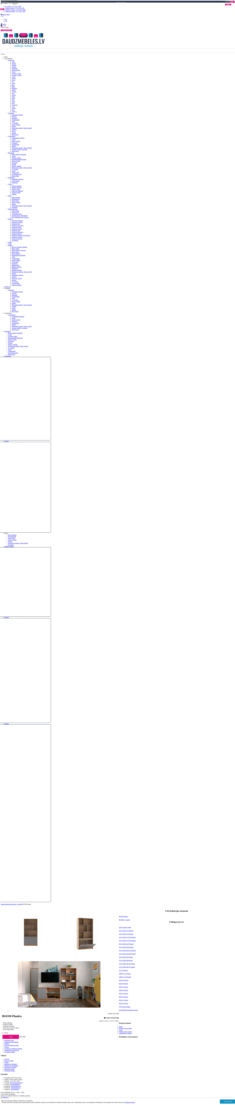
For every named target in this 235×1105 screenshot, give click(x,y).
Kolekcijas (4, 26)
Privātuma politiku (129, 1102)
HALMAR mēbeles (5, 30)
